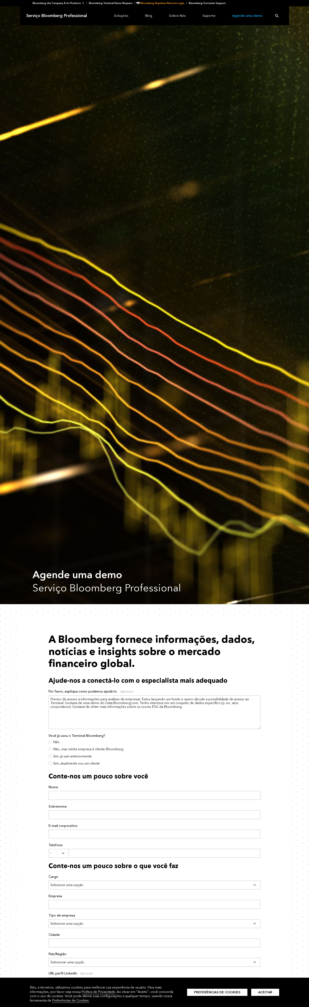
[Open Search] (277, 15)
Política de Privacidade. (99, 992)
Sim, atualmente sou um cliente (76, 763)
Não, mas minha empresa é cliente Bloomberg (88, 749)
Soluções (121, 15)
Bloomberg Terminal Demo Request (111, 3)
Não (56, 742)
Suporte (208, 15)
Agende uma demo (247, 15)
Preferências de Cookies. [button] (70, 1000)
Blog (148, 15)
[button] (60, 3)
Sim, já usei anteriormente (72, 756)
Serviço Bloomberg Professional (56, 15)
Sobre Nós (177, 15)
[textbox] (164, 853)
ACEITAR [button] (265, 992)
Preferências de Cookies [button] (217, 992)
